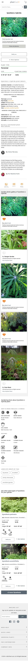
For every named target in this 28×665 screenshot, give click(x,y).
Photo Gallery (6, 187)
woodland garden (14, 108)
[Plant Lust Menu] (2, 2)
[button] (22, 7)
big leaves (6, 108)
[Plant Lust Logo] (14, 2)
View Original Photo (7, 260)
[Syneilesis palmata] (14, 517)
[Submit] (25, 6)
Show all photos (14, 46)
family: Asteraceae (8, 477)
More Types (21, 187)
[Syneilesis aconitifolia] (14, 564)
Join (23, 616)
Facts (14, 186)
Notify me (14, 54)
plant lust (7, 223)
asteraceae (10, 100)
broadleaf (15, 472)
